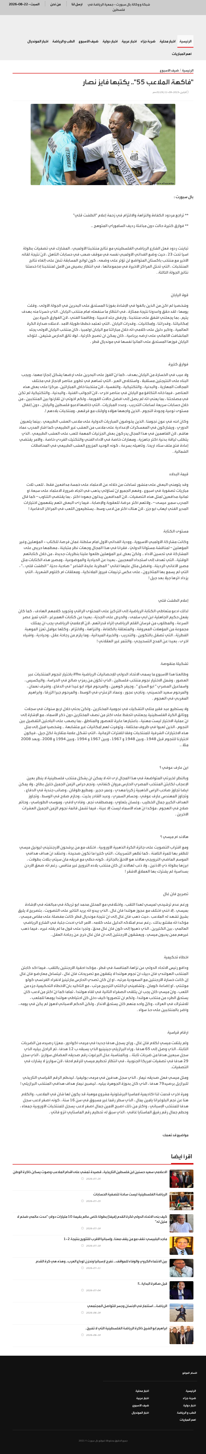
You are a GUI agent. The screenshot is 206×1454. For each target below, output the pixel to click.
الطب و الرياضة (63, 41)
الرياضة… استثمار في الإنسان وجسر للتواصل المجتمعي (127, 1306)
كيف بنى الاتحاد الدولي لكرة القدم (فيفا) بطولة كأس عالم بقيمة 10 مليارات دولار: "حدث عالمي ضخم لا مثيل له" (92, 1219)
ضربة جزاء (148, 41)
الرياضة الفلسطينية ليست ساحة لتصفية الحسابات (130, 1194)
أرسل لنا (77, 4)
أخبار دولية (110, 41)
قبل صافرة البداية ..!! (152, 1283)
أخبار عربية (129, 41)
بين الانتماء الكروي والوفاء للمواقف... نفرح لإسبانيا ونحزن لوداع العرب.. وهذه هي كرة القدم (101, 1261)
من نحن (55, 4)
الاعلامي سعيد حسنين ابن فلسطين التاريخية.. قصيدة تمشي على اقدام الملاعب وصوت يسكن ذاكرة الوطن (90, 1172)
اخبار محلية (167, 41)
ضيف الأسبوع (88, 41)
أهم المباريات (181, 54)
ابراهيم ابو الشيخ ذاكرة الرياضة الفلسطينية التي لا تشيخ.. (126, 1328)
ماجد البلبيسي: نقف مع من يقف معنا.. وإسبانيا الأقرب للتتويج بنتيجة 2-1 (115, 1239)
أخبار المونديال (37, 41)
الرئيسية (185, 41)
